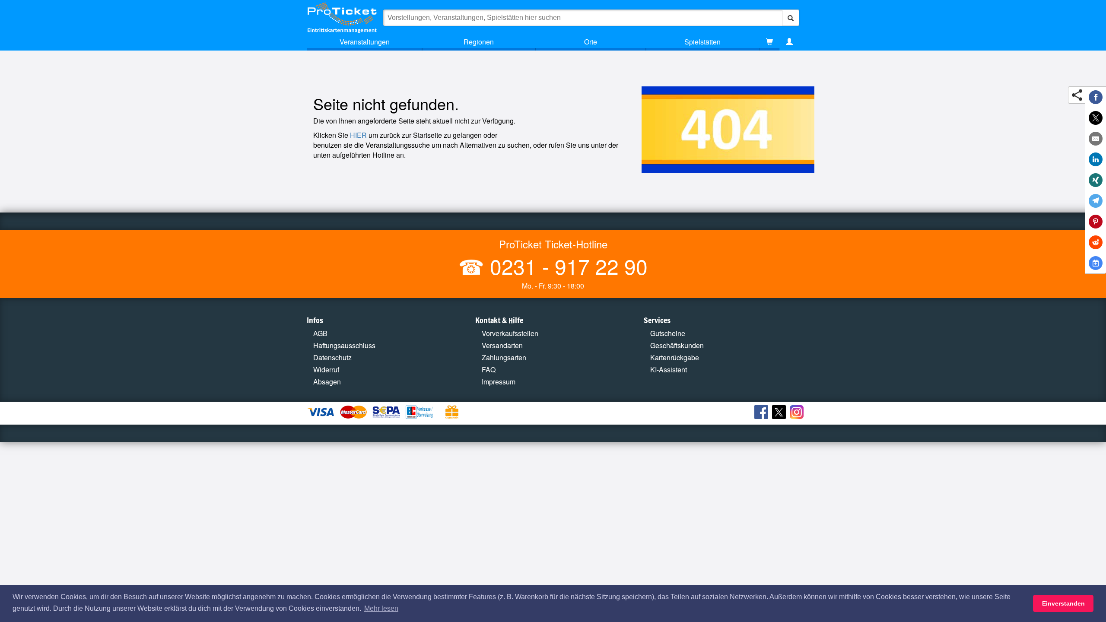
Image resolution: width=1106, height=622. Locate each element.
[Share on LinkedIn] (1096, 159)
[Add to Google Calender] (1096, 263)
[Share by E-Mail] (1096, 139)
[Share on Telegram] (1096, 201)
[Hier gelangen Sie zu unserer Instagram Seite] (798, 413)
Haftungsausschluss (344, 345)
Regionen (479, 42)
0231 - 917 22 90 (566, 266)
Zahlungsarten (504, 357)
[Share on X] (1096, 118)
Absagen (327, 382)
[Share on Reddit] (1096, 242)
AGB (320, 333)
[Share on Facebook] (1096, 97)
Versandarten (502, 345)
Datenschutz (332, 357)
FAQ (489, 369)
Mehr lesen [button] (381, 608)
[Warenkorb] (769, 42)
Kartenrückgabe (674, 357)
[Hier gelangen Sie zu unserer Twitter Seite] (780, 413)
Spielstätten (702, 42)
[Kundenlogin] (789, 42)
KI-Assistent (668, 369)
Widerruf (326, 369)
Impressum (498, 382)
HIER (358, 135)
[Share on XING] (1096, 180)
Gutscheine (667, 333)
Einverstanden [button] (1063, 603)
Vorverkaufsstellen (510, 333)
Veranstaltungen (365, 42)
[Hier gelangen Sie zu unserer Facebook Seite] (762, 413)
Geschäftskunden (677, 345)
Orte (590, 42)
